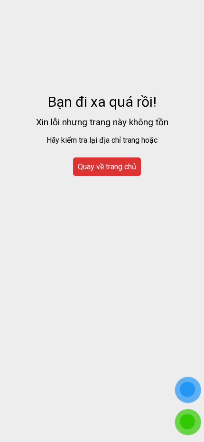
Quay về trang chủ (107, 166)
